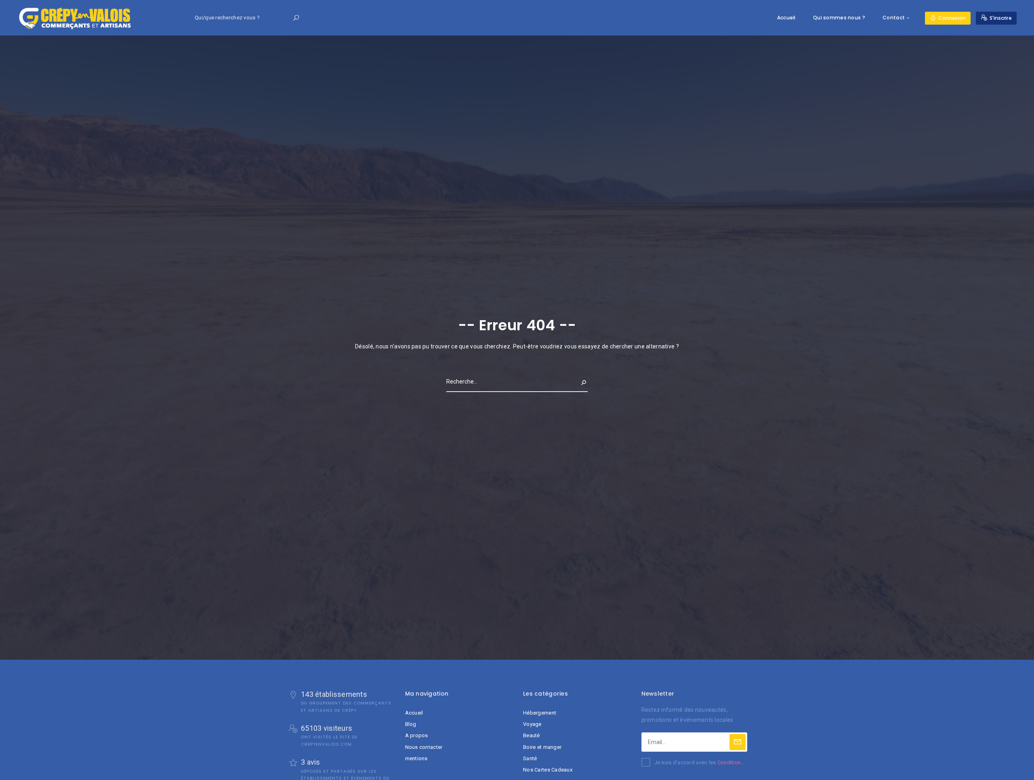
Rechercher (570, 381)
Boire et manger (542, 747)
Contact (894, 17)
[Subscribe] (737, 742)
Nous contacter (424, 747)
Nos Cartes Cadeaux (547, 770)
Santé (530, 758)
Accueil (786, 17)
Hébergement (539, 713)
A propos (416, 735)
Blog (410, 724)
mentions (416, 758)
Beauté (531, 735)
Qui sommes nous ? (839, 17)
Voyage (532, 724)
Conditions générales (743, 762)
